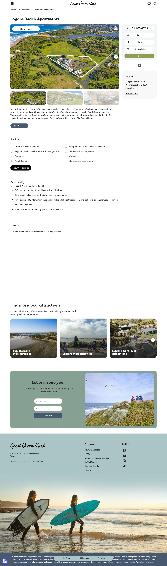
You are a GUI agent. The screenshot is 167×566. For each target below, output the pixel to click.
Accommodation (25, 9)
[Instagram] (124, 461)
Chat (103, 558)
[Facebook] (124, 450)
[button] (116, 57)
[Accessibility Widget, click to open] (5, 561)
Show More (19, 125)
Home (14, 9)
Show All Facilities (21, 167)
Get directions (132, 93)
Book (139, 56)
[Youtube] (124, 455)
